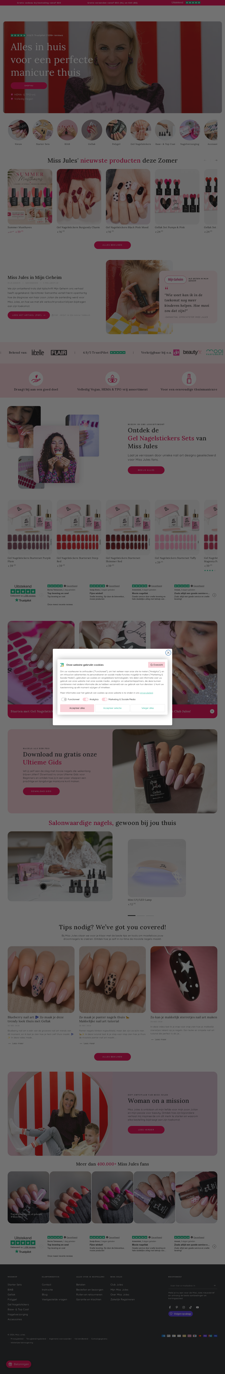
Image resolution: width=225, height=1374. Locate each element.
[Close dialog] (168, 652)
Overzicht (158, 664)
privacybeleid (146, 692)
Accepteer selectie (112, 708)
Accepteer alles (77, 708)
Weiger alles (148, 708)
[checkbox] (70, 699)
